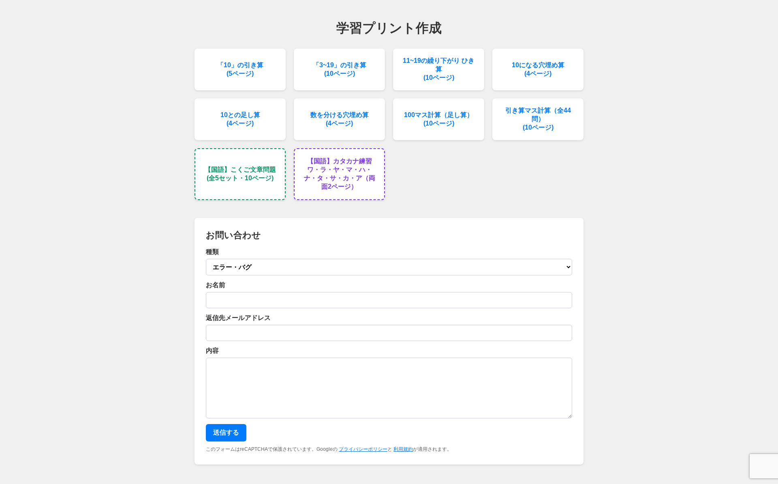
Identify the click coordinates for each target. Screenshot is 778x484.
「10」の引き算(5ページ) (240, 69)
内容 (212, 350)
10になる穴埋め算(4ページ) (538, 69)
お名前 (215, 284)
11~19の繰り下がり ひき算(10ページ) (438, 69)
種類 (212, 251)
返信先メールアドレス (238, 317)
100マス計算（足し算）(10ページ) (438, 119)
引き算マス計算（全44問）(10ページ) (538, 119)
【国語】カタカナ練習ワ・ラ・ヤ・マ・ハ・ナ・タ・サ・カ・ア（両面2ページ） (339, 174)
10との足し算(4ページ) (240, 119)
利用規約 (403, 449)
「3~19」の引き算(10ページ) (339, 69)
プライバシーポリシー (363, 449)
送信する (226, 432)
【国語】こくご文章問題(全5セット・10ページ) (240, 173)
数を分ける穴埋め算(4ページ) (339, 119)
